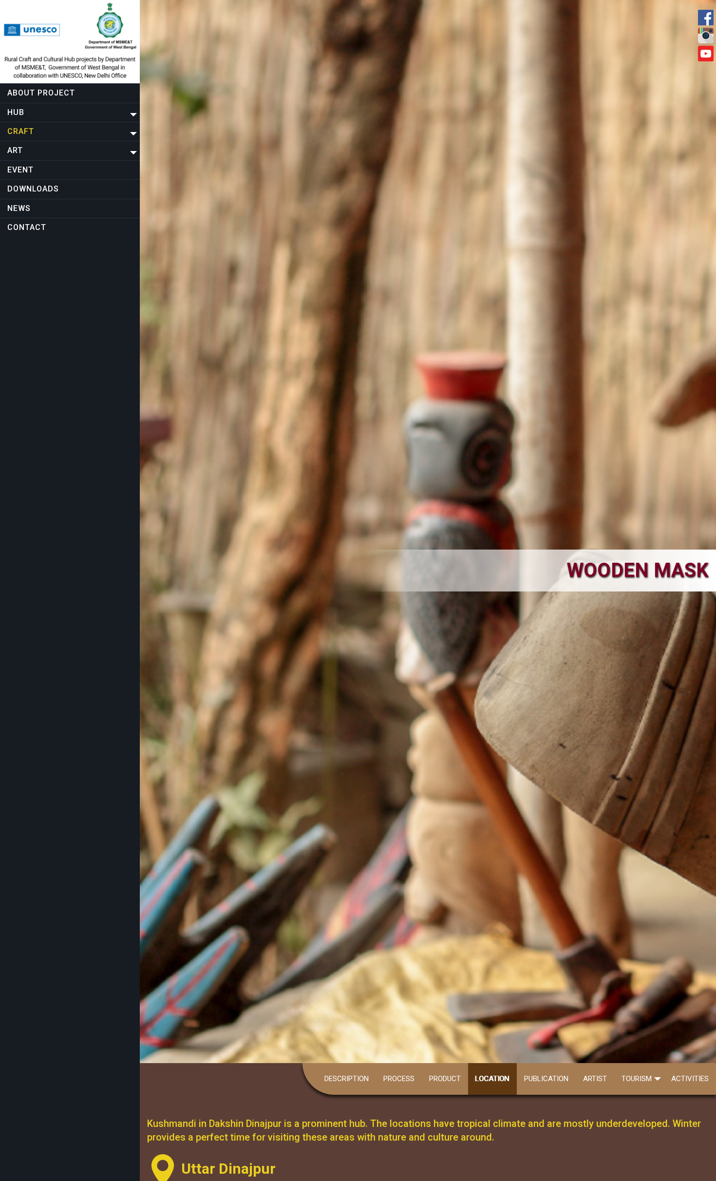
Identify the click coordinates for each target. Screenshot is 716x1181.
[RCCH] (70, 41)
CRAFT (20, 131)
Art (15, 150)
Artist (595, 1078)
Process (399, 1078)
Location (492, 1078)
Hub (15, 112)
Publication (546, 1078)
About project (41, 92)
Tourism (637, 1078)
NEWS (19, 208)
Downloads (33, 188)
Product (445, 1078)
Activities (690, 1078)
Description (346, 1078)
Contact (26, 227)
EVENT (20, 169)
